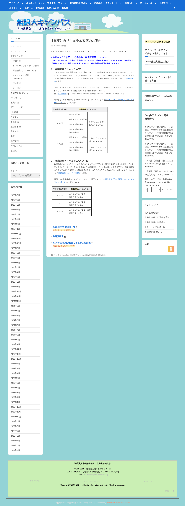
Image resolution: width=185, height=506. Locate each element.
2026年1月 (15, 229)
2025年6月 (15, 262)
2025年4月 (15, 272)
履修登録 (17, 83)
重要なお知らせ (76, 255)
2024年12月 (16, 291)
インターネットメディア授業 (26, 65)
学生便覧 (51, 3)
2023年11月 (16, 354)
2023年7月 (15, 373)
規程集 (65, 8)
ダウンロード (111, 3)
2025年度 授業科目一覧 (64, 227)
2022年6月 (15, 436)
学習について (17, 56)
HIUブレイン (16, 97)
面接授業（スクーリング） (25, 70)
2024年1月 (15, 344)
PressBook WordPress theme (118, 503)
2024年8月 (15, 311)
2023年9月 (15, 363)
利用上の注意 (35, 481)
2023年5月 (15, 383)
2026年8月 (15, 195)
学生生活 (13, 8)
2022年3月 (15, 450)
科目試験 (17, 88)
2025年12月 (16, 233)
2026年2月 (15, 224)
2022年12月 (16, 407)
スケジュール (146, 3)
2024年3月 (15, 335)
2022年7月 (15, 431)
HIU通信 (14, 112)
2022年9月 (15, 421)
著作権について (149, 481)
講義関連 (93, 255)
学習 (60, 3)
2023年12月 (16, 349)
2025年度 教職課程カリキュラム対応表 (72, 243)
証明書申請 (16, 126)
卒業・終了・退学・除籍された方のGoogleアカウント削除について (159, 182)
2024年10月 (16, 301)
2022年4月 (15, 445)
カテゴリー (16, 171)
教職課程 (98, 3)
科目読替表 (58, 236)
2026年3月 (15, 219)
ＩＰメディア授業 (21, 75)
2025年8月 (15, 253)
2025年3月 (15, 277)
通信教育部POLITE (78, 3)
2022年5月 (15, 440)
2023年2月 (15, 397)
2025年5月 (15, 267)
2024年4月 (15, 330)
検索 (147, 244)
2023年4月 (15, 388)
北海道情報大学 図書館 (155, 222)
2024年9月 (15, 306)
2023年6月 (15, 378)
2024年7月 (15, 315)
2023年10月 (16, 359)
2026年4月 (15, 214)
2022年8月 (15, 426)
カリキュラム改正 (61, 255)
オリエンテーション (35, 3)
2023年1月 (15, 402)
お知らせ (129, 3)
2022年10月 (16, 416)
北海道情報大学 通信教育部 (157, 217)
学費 (27, 8)
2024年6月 (15, 320)
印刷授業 (17, 61)
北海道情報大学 (152, 213)
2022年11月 (16, 412)
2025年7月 (15, 258)
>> (171, 190)
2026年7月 (15, 200)
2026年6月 (15, 205)
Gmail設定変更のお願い (157, 61)
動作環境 (40, 8)
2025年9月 (15, 248)
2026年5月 (15, 209)
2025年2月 (15, 282)
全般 (86, 255)
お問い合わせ (53, 8)
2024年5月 (15, 325)
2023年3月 (15, 392)
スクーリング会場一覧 (155, 227)
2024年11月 (16, 296)
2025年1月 (15, 286)
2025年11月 (16, 238)
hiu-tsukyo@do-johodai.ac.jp (96, 475)
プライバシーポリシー (92, 481)
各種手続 (164, 3)
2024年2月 (15, 339)
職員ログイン (170, 491)
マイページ (14, 3)
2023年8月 (15, 368)
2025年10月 (16, 243)
